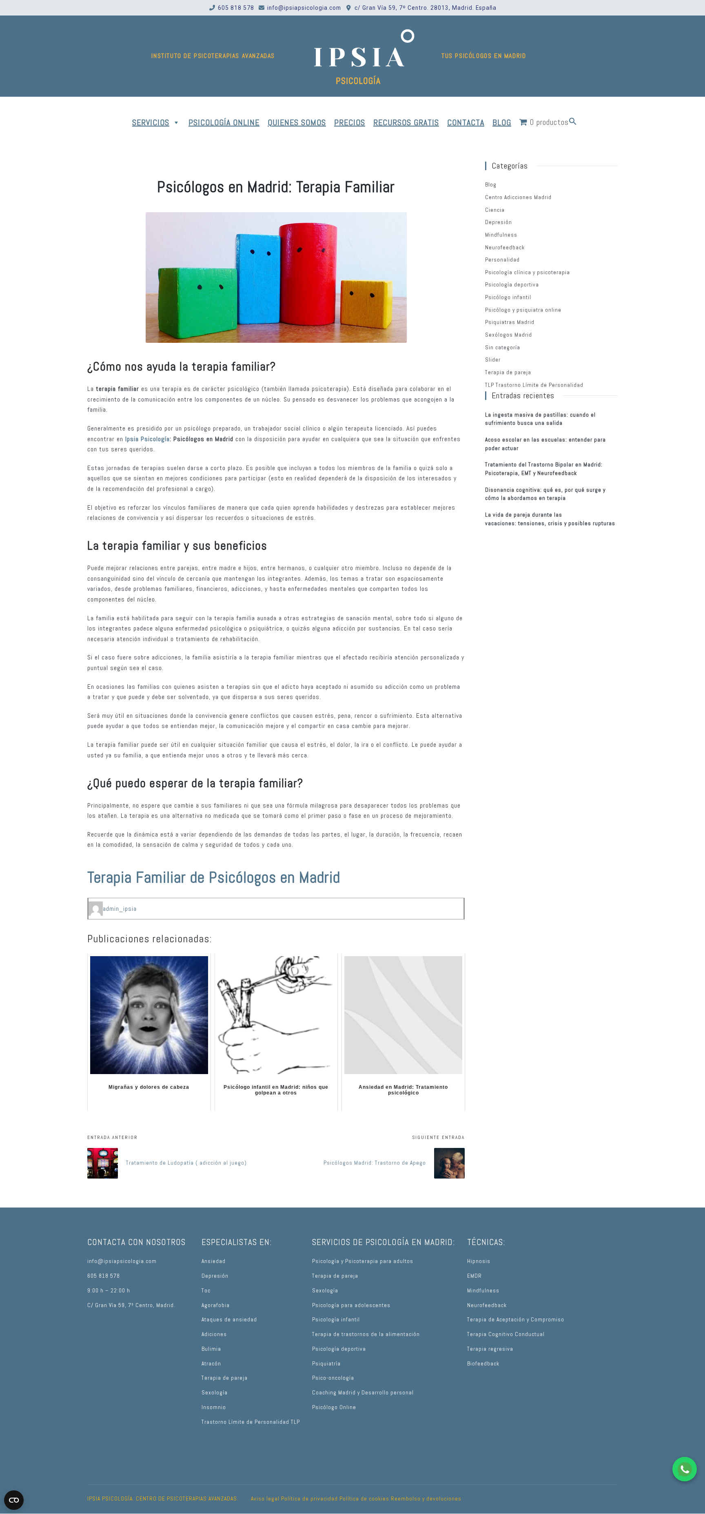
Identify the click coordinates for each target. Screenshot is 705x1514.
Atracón (211, 1363)
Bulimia (211, 1348)
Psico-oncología (333, 1377)
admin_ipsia (120, 908)
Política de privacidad (309, 1498)
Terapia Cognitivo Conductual (506, 1334)
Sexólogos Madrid (508, 334)
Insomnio (214, 1407)
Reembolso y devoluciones (426, 1498)
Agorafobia (216, 1305)
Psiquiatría (326, 1363)
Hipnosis (478, 1261)
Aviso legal (265, 1498)
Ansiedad (214, 1261)
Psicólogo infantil (508, 297)
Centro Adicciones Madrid (518, 197)
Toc (206, 1290)
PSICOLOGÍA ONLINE (223, 122)
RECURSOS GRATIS (406, 122)
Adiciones (214, 1334)
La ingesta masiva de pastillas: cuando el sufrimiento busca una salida (540, 419)
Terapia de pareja (508, 372)
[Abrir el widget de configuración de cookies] (14, 1500)
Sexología (215, 1392)
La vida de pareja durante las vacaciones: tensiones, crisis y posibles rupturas (550, 519)
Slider (493, 359)
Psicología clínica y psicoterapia (527, 272)
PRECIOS (349, 122)
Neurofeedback (505, 247)
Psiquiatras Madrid (509, 322)
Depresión (498, 222)
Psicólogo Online (334, 1407)
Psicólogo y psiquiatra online (523, 309)
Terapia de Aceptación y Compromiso (515, 1319)
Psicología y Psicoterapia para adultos (362, 1261)
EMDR (474, 1275)
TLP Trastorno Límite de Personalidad (534, 385)
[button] (573, 122)
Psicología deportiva (512, 284)
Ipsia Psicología (147, 439)
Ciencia (495, 209)
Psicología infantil (336, 1319)
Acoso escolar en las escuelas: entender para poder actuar (545, 444)
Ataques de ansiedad (229, 1319)
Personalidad (502, 259)
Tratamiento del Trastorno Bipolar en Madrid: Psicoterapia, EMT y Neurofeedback (544, 469)
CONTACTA (465, 122)
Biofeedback (483, 1363)
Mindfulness (501, 234)
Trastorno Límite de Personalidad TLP (251, 1422)
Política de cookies (364, 1498)
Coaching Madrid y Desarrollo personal (363, 1392)
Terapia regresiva (490, 1348)
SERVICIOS (150, 122)
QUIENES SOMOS (297, 122)
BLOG (501, 122)
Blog (491, 184)
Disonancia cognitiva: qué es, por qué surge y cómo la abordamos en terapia (545, 494)
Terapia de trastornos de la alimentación (366, 1334)
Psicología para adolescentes (351, 1305)
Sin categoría (502, 347)
